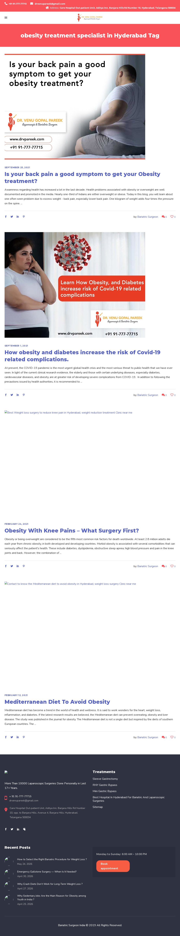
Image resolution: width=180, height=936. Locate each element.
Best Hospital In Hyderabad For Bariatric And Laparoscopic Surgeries (129, 799)
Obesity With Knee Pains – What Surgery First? (72, 530)
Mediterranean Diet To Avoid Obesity (57, 702)
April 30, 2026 (25, 876)
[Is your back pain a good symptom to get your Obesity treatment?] (75, 106)
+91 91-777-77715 (18, 3)
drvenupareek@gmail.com (50, 3)
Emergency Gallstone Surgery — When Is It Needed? (46, 871)
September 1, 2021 (16, 345)
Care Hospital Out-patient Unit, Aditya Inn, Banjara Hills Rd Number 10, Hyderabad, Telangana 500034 (117, 7)
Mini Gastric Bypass (105, 791)
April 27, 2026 (25, 888)
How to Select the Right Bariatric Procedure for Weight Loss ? (52, 859)
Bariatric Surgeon (147, 217)
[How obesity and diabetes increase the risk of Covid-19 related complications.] (75, 285)
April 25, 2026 (25, 904)
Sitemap (98, 807)
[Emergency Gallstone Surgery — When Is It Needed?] (10, 873)
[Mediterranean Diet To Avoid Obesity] (75, 634)
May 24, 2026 (24, 864)
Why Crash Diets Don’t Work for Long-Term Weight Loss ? (49, 884)
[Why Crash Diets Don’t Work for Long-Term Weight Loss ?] (10, 886)
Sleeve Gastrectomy (105, 779)
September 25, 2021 (17, 167)
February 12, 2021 (16, 695)
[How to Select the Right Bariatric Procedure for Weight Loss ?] (10, 861)
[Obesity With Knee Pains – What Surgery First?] (75, 463)
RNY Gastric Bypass (105, 785)
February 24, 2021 (16, 524)
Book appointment (109, 866)
